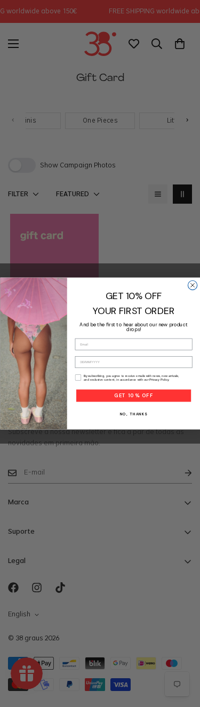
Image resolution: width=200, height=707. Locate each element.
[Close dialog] (192, 285)
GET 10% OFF (133, 395)
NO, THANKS (133, 414)
